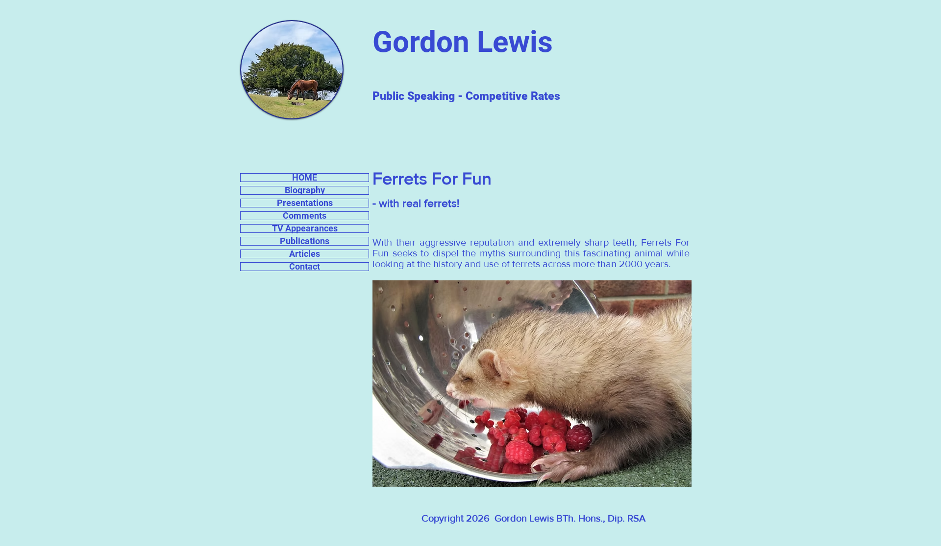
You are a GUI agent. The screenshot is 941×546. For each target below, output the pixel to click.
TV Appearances (305, 228)
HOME (304, 178)
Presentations (305, 203)
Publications (304, 241)
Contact (304, 267)
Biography (305, 190)
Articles (304, 254)
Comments (304, 216)
